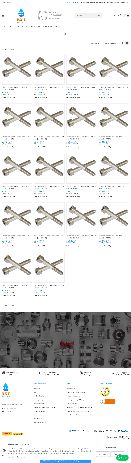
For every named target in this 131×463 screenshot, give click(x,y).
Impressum (11, 457)
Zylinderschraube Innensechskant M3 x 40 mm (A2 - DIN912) (81, 237)
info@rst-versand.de (13, 412)
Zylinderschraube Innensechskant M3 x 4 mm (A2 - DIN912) (16, 88)
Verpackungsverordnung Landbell (44, 407)
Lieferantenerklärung (40, 422)
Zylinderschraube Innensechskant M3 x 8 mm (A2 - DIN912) (113, 88)
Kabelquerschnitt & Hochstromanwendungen (81, 415)
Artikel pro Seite (110, 43)
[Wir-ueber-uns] (49, 15)
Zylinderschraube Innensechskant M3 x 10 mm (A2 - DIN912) (16, 138)
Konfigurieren (103, 454)
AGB (35, 392)
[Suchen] (99, 15)
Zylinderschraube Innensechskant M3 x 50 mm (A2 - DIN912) (16, 286)
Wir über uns (38, 419)
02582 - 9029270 (73, 2)
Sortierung (95, 43)
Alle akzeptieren (110, 447)
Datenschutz (21, 457)
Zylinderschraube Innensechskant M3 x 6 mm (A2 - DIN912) (80, 88)
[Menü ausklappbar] (3, 15)
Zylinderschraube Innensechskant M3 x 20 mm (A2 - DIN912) (49, 187)
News (3, 2)
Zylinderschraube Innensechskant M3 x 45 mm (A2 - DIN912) (114, 237)
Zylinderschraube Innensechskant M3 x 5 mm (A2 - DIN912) (48, 88)
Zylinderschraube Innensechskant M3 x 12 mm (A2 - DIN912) (49, 138)
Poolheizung (71, 388)
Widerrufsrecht (39, 396)
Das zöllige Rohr (72, 403)
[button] (118, 15)
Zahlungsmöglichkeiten (41, 400)
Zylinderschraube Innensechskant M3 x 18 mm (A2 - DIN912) (16, 187)
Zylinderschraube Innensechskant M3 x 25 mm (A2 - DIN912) (114, 187)
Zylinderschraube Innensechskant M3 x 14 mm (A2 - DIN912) (81, 138)
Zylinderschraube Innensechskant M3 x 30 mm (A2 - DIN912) (16, 237)
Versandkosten (39, 403)
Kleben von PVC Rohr (73, 396)
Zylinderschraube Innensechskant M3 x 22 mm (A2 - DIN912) (81, 187)
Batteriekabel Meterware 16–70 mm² (78, 411)
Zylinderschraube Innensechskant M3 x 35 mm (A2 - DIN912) (49, 237)
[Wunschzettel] (122, 15)
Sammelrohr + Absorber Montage (77, 392)
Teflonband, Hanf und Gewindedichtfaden (79, 407)
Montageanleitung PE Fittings (76, 400)
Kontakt (9, 2)
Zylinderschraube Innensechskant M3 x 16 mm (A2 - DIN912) (114, 138)
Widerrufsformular (40, 411)
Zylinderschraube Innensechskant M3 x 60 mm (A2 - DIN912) (49, 286)
